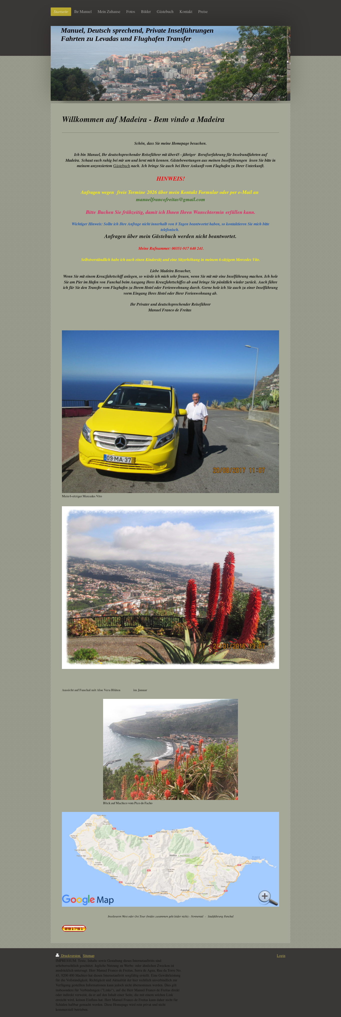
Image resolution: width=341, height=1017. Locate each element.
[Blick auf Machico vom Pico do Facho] (170, 749)
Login (281, 955)
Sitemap (88, 955)
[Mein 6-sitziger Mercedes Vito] (170, 411)
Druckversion (70, 955)
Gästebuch (121, 165)
